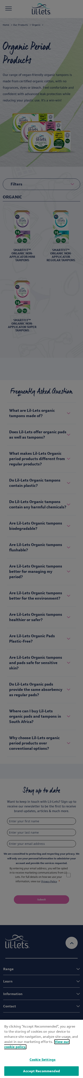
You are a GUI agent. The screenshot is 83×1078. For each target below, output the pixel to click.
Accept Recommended (41, 1071)
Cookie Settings (43, 1060)
